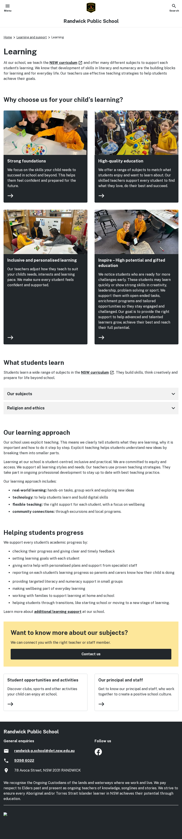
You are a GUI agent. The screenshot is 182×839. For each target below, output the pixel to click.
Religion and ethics (92, 408)
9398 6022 (24, 760)
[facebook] (98, 754)
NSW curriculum (66, 63)
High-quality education (120, 161)
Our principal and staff (120, 680)
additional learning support (57, 612)
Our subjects (92, 394)
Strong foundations (26, 161)
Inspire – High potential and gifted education (131, 263)
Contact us (91, 654)
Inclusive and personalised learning (42, 260)
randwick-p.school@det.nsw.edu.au (44, 751)
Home (8, 37)
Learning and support (31, 37)
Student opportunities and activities (42, 680)
